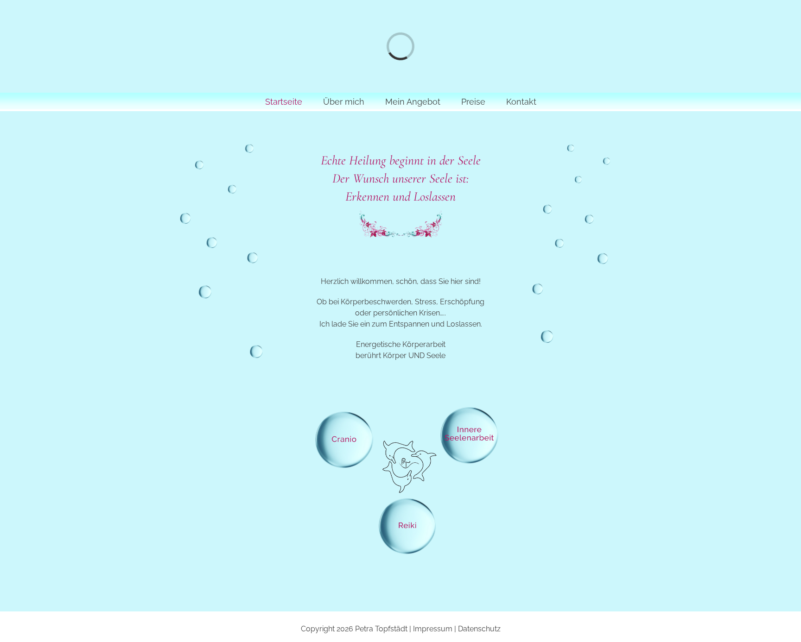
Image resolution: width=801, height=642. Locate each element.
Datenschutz (479, 628)
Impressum (432, 628)
